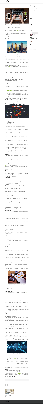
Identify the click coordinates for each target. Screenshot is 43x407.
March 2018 (31, 24)
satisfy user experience (15, 358)
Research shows (6, 221)
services (16, 311)
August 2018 (31, 18)
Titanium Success (11, 230)
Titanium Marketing (9, 403)
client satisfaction (13, 339)
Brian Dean (8, 72)
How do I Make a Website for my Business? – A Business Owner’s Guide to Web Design (34, 38)
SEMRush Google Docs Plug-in (9, 89)
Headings (9, 194)
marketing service (19, 268)
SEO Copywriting (13, 376)
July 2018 (30, 19)
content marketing (14, 35)
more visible (17, 30)
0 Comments (16, 376)
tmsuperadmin (7, 376)
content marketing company (19, 373)
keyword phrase (10, 66)
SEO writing (8, 31)
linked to (23, 171)
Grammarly (7, 91)
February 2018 (31, 25)
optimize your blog (8, 357)
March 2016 (31, 30)
